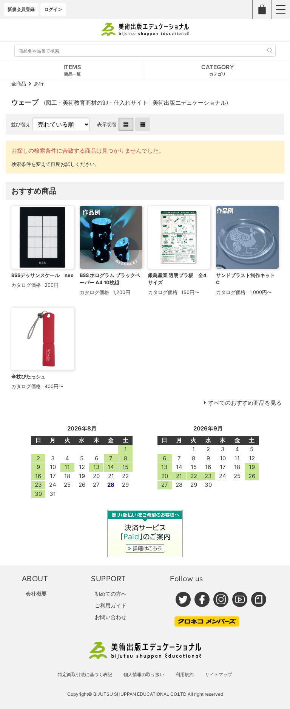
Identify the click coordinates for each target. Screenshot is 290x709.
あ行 (39, 84)
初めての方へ (110, 593)
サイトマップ (218, 674)
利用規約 (185, 674)
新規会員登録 (21, 9)
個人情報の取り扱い (143, 674)
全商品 (18, 84)
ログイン (53, 9)
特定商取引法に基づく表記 (85, 674)
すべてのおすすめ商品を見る (245, 402)
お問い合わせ (110, 617)
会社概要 (36, 593)
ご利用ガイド (110, 605)
